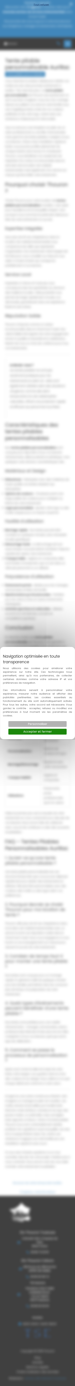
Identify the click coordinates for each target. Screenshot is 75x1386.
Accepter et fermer (37, 731)
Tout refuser (41, 4)
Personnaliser (37, 724)
